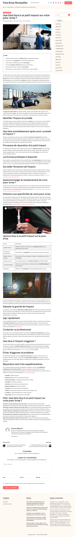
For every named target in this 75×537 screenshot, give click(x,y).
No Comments (27, 21)
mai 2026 (58, 32)
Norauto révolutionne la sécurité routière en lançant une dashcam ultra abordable (60, 516)
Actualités (5, 502)
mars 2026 (58, 37)
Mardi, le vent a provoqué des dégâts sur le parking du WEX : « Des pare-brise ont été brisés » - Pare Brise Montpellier (60, 521)
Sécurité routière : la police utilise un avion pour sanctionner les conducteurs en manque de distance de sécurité (37, 524)
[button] (68, 2)
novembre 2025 (59, 48)
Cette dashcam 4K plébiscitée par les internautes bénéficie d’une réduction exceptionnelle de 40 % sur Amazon (35, 503)
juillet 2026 (58, 26)
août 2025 (58, 56)
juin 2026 (58, 29)
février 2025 (59, 67)
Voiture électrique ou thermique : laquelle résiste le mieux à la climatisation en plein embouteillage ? (36, 519)
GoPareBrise (19, 326)
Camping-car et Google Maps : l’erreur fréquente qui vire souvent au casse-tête (36, 514)
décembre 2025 (59, 46)
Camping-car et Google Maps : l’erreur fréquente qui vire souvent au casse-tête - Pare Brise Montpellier (60, 503)
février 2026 (59, 40)
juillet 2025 (58, 59)
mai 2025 (58, 65)
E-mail (22, 477)
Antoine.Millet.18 (16, 428)
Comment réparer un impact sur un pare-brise (23, 204)
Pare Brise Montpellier (15, 2)
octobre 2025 (59, 51)
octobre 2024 (59, 70)
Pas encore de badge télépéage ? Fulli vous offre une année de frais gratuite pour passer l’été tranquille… (60, 506)
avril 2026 (58, 35)
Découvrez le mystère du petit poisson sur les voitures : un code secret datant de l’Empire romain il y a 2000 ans (37, 509)
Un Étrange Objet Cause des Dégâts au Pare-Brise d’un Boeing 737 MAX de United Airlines (60, 524)
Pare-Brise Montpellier (25, 349)
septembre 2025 (60, 54)
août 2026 (58, 24)
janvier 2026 (59, 43)
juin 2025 (58, 62)
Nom (4, 477)
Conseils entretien (7, 12)
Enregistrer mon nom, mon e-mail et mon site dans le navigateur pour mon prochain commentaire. (25, 483)
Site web (38, 477)
